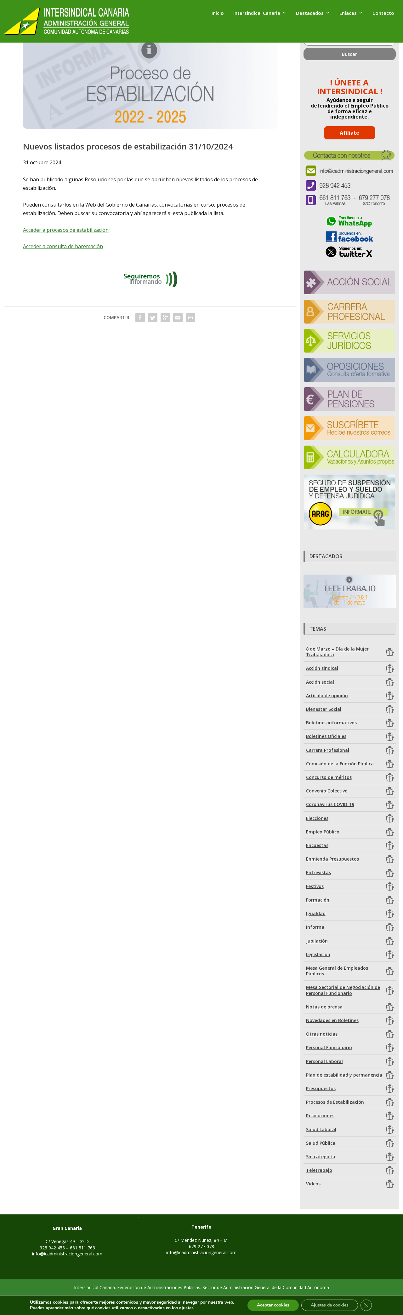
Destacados (310, 13)
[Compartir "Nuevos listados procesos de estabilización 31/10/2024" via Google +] (165, 317)
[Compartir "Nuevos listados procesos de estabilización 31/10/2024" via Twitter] (152, 317)
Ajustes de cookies (330, 1305)
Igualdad (316, 913)
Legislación (318, 954)
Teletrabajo (319, 1170)
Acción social (320, 682)
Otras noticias (322, 1034)
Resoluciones (320, 1116)
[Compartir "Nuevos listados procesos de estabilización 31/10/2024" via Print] (190, 317)
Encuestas (317, 845)
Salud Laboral (321, 1129)
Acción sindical (322, 668)
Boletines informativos (331, 723)
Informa (315, 927)
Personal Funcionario (329, 1047)
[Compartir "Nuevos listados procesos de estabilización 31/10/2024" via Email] (178, 317)
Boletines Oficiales (326, 736)
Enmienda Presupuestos (332, 859)
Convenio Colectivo (327, 791)
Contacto (383, 13)
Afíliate (349, 132)
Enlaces (348, 13)
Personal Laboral (324, 1061)
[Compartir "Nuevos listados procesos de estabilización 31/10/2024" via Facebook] (140, 317)
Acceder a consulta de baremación (63, 246)
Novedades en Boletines (332, 1020)
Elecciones (317, 818)
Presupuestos (321, 1088)
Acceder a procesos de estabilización (66, 229)
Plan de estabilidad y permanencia (344, 1075)
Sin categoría (320, 1157)
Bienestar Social (323, 709)
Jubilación (317, 941)
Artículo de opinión (327, 695)
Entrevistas (318, 872)
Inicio (218, 13)
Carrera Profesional (327, 750)
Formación (317, 900)
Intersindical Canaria (256, 13)
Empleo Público (322, 832)
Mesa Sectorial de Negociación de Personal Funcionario (343, 990)
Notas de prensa (324, 1007)
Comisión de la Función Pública (340, 764)
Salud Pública (320, 1143)
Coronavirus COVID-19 (330, 804)
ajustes (186, 1308)
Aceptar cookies (273, 1305)
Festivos (315, 886)
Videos (313, 1184)
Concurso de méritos (329, 777)
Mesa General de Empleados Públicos (337, 971)
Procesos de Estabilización (335, 1102)
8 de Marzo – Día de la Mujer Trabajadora (337, 652)
